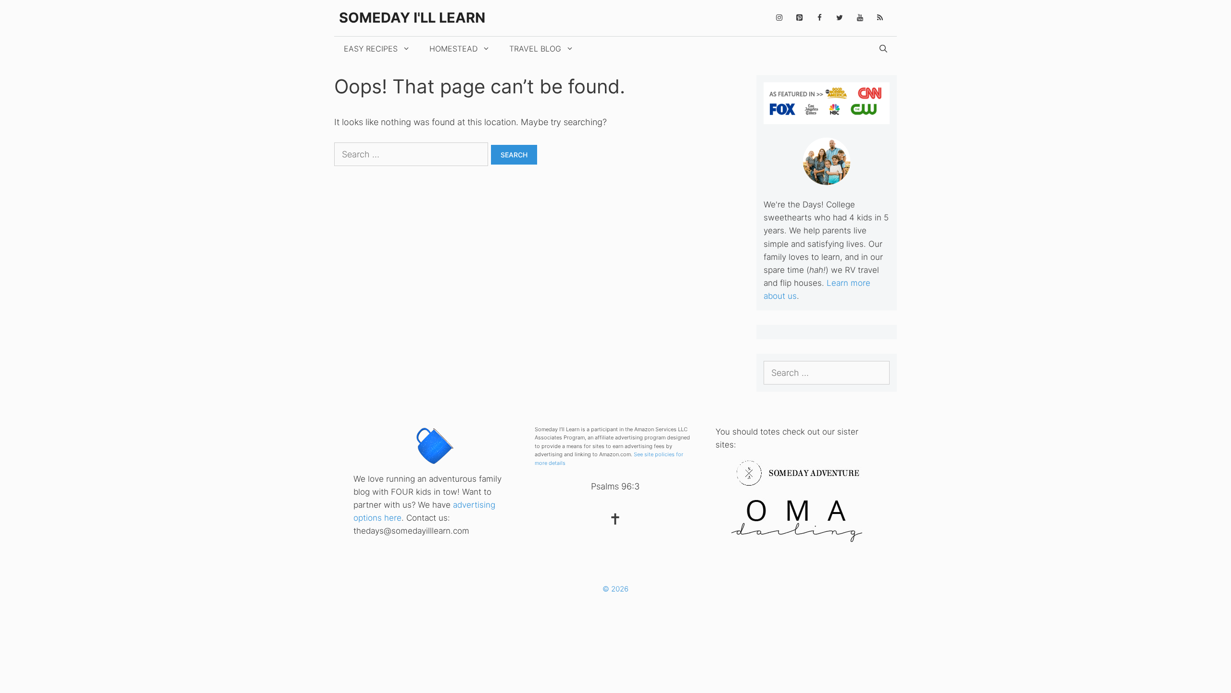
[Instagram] (779, 18)
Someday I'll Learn (412, 17)
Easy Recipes (371, 48)
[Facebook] (819, 18)
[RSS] (880, 18)
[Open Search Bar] (883, 49)
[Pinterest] (799, 18)
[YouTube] (860, 18)
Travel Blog (535, 48)
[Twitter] (839, 18)
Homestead (453, 48)
